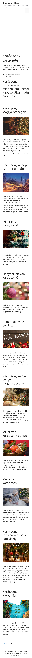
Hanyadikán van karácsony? (14, 275)
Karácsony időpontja (10, 593)
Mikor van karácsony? (11, 481)
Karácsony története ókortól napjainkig (14, 535)
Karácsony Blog (11, 3)
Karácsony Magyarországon (14, 110)
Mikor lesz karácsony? (11, 223)
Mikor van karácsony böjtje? (15, 433)
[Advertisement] (16, 32)
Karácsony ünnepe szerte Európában (16, 167)
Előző (5, 643)
